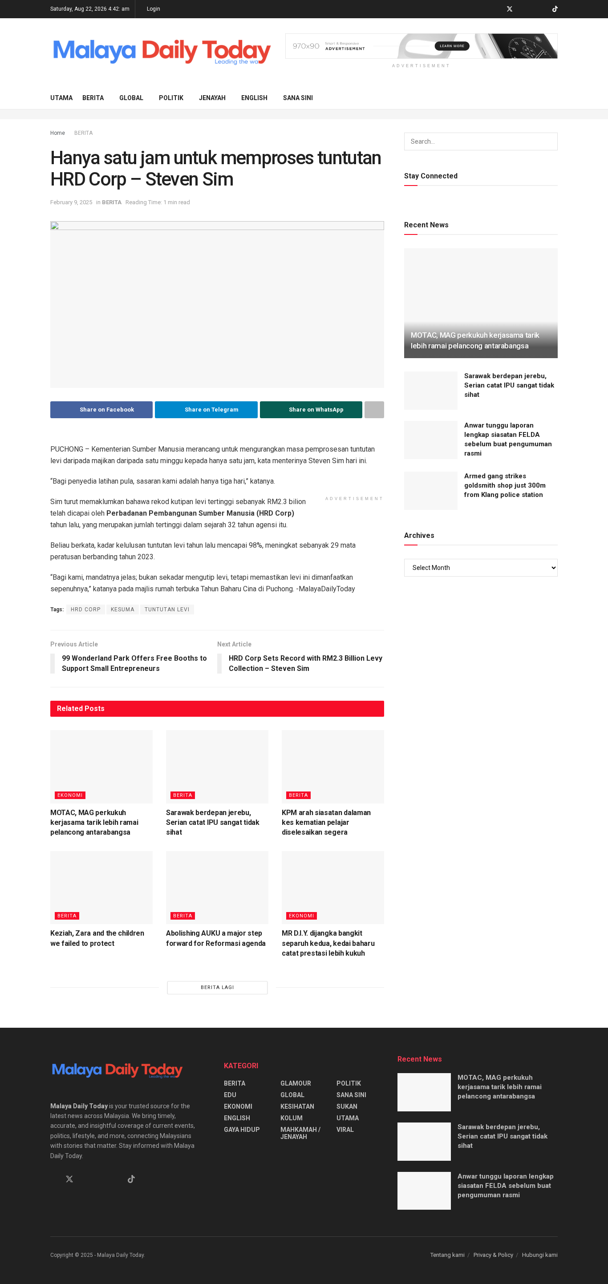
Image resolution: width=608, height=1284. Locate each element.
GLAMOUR (295, 1083)
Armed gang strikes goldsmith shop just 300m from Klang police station (505, 485)
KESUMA (122, 609)
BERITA (93, 97)
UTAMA (61, 97)
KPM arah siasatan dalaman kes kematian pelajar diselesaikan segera (326, 822)
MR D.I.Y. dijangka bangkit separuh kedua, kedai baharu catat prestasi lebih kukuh (328, 943)
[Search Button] (554, 98)
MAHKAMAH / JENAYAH (300, 1133)
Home (57, 133)
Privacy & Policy (493, 1255)
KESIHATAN (297, 1106)
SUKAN (346, 1106)
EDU (230, 1094)
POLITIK (171, 97)
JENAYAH (212, 97)
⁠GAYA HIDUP (242, 1129)
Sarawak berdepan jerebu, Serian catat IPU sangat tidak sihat (212, 822)
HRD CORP (86, 609)
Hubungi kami (540, 1255)
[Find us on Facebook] (497, 9)
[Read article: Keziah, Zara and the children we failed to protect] (101, 887)
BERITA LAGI (217, 987)
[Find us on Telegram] (521, 9)
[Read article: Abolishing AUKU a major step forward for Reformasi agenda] (217, 887)
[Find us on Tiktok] (131, 1179)
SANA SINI (298, 97)
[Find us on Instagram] (532, 9)
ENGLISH (254, 97)
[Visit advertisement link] (421, 46)
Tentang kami (447, 1255)
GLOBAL (131, 97)
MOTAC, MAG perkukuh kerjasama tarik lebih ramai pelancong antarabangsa (94, 822)
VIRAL (345, 1129)
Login (153, 9)
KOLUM (291, 1118)
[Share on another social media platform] (374, 409)
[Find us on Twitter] (510, 9)
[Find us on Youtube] (543, 9)
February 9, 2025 (71, 202)
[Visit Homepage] (161, 53)
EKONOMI (70, 795)
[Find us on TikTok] (555, 9)
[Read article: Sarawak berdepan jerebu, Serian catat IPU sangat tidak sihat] (217, 766)
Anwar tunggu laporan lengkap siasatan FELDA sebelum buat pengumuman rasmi (506, 1185)
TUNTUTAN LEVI (167, 609)
